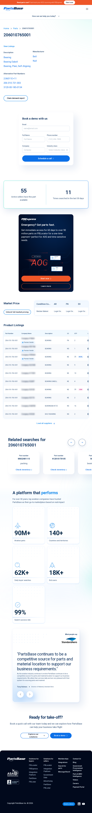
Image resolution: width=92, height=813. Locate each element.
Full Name (26, 135)
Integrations (62, 757)
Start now (69, 2)
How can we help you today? (44, 16)
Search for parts (62, 761)
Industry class (52, 146)
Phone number (52, 135)
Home (6, 28)
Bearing (7, 57)
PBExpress (33, 763)
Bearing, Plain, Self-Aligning (17, 66)
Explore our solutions (33, 730)
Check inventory (23, 470)
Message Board (64, 766)
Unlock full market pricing (17, 312)
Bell (35, 56)
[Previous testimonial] (20, 682)
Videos (75, 774)
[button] (58, 150)
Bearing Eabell (11, 61)
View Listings (9, 46)
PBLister (32, 776)
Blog (74, 757)
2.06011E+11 (10, 78)
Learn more (46, 286)
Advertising (48, 775)
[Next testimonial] (29, 682)
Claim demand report (16, 98)
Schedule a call (45, 158)
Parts (15, 28)
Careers (76, 778)
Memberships (63, 753)
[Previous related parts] (71, 442)
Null (35, 60)
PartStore (32, 773)
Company (25, 146)
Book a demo (60, 730)
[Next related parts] (82, 442)
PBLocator (33, 760)
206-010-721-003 (12, 83)
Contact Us (77, 753)
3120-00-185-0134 (13, 87)
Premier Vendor (29, 342)
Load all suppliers (44, 423)
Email (24, 124)
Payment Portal (78, 781)
